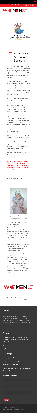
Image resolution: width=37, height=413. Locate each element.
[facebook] (26, 6)
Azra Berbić (6, 345)
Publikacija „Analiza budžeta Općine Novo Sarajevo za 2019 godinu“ (17, 369)
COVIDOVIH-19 (28, 299)
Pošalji (6, 400)
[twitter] (28, 6)
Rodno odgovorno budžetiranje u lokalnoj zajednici (17, 358)
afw (29, 17)
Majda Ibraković (7, 349)
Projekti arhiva (21, 17)
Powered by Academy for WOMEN (11, 409)
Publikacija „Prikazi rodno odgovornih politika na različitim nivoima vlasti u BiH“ (16, 363)
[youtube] (30, 6)
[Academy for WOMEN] (13, 10)
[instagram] (33, 6)
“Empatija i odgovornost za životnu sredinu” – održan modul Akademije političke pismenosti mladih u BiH (15, 339)
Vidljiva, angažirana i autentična (13, 297)
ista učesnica (10, 174)
